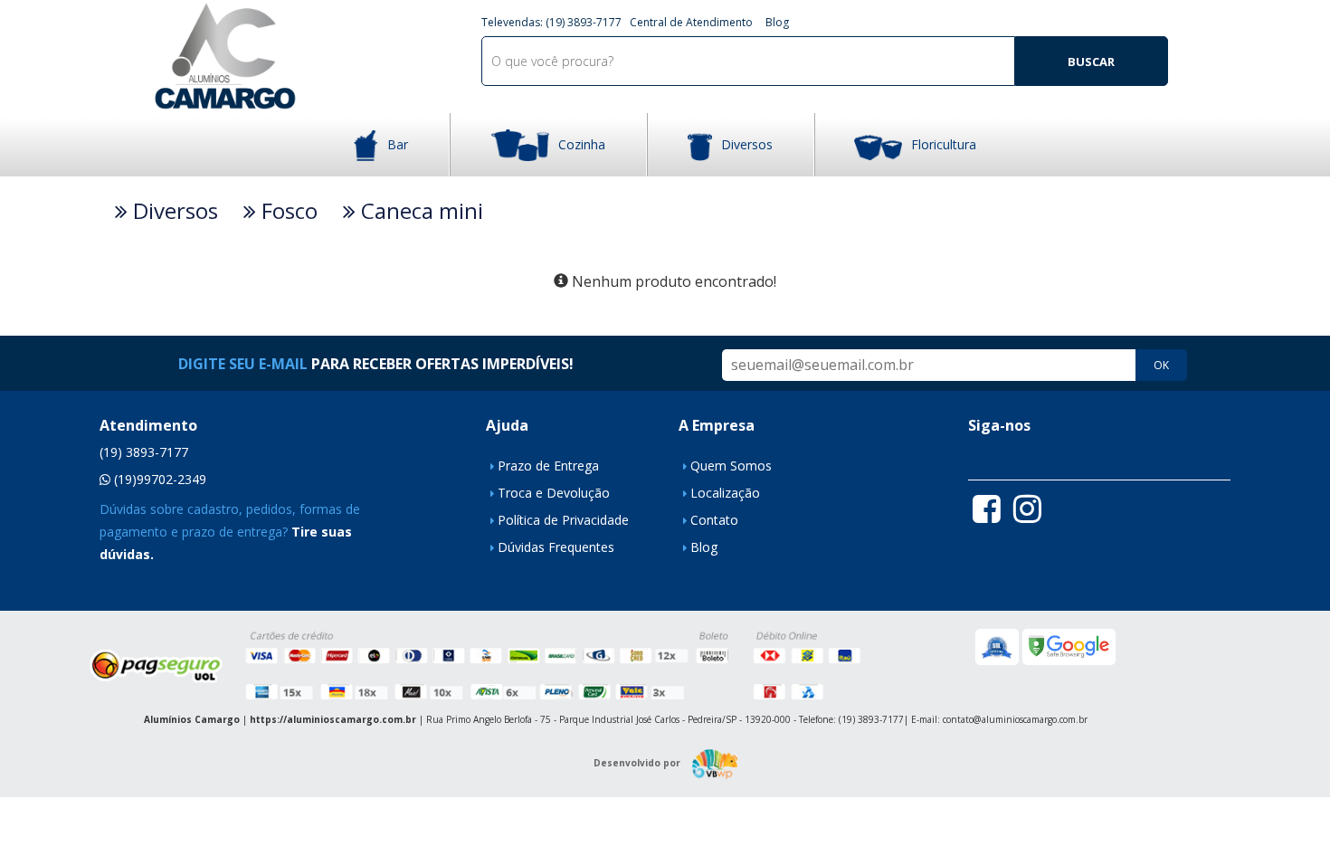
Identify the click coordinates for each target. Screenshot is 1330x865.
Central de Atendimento (691, 22)
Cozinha (581, 144)
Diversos (747, 144)
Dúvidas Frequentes (556, 547)
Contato (714, 519)
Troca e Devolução (554, 492)
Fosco (287, 211)
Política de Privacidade (563, 519)
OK (1161, 365)
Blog (777, 22)
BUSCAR (1091, 61)
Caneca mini (419, 211)
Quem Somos (731, 465)
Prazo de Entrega (548, 465)
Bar (397, 144)
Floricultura (943, 144)
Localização (725, 492)
